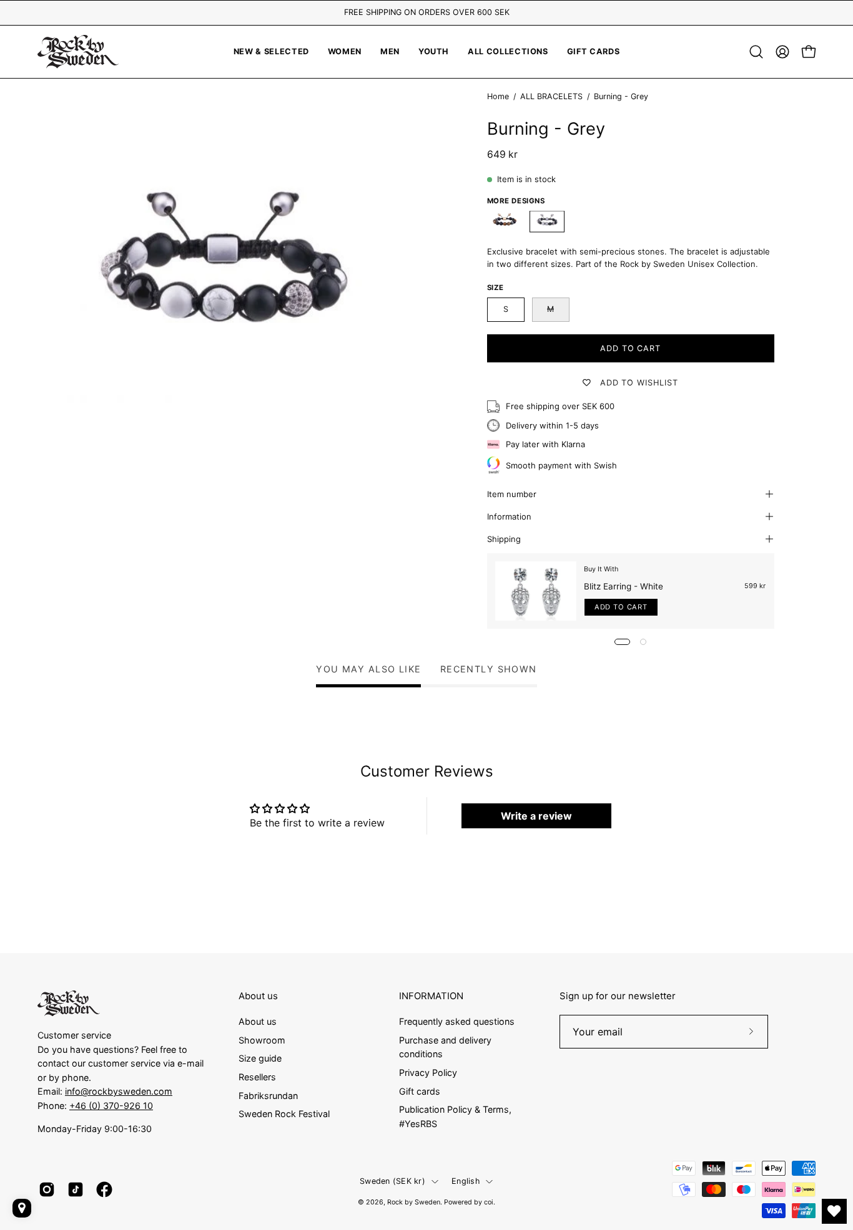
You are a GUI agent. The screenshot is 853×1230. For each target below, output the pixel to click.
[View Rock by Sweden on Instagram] (46, 1189)
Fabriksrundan (268, 1095)
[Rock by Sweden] (78, 52)
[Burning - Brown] (504, 222)
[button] (433, 52)
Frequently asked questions (457, 1021)
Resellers (257, 1077)
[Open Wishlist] (834, 1211)
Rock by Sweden (413, 1202)
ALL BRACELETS (551, 96)
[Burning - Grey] (547, 222)
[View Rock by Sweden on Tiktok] (75, 1189)
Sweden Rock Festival (284, 1113)
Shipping (504, 539)
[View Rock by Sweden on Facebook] (104, 1189)
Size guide (260, 1058)
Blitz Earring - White (623, 586)
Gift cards (419, 1090)
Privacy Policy (428, 1072)
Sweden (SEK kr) (392, 1181)
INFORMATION (431, 996)
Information (509, 516)
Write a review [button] (536, 816)
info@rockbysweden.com (118, 1091)
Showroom (262, 1039)
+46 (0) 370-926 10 (111, 1105)
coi (488, 1202)
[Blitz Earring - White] (535, 591)
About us (258, 996)
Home (498, 96)
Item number (511, 494)
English (465, 1181)
